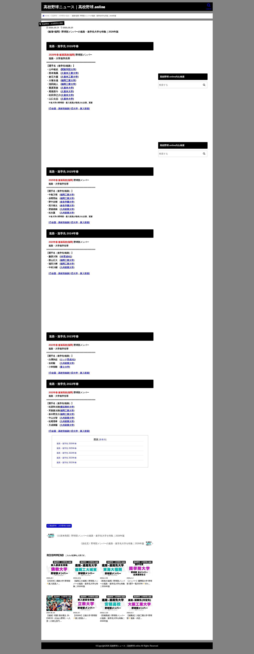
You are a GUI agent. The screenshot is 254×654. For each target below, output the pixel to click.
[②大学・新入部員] (80, 108)
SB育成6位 (65, 256)
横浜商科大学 (67, 407)
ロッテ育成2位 (67, 359)
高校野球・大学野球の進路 (60, 526)
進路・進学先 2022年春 (67, 463)
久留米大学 (67, 88)
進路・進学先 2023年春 (67, 458)
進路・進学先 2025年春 (67, 448)
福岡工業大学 (68, 80)
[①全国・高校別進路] (59, 108)
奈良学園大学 (67, 202)
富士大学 (64, 367)
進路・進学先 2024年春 (67, 453)
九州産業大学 (67, 209)
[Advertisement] (99, 138)
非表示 (103, 439)
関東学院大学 (68, 69)
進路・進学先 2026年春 (67, 444)
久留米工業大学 (69, 73)
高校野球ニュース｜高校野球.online (74, 6)
